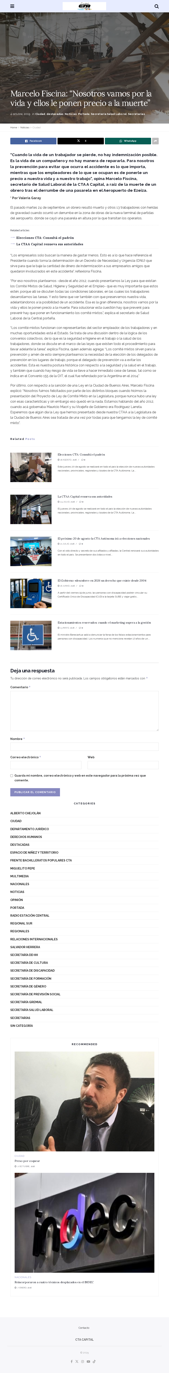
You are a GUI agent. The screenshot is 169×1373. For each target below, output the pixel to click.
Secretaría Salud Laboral (109, 114)
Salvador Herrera (25, 947)
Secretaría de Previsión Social (35, 994)
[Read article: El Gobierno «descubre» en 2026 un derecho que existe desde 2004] (31, 593)
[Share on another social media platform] (155, 141)
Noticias (71, 114)
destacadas (55, 114)
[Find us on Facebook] (72, 1361)
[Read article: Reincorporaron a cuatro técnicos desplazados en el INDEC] (84, 1223)
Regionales (19, 931)
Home (13, 127)
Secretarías (136, 114)
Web (91, 757)
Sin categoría (21, 1025)
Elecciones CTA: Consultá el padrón (45, 238)
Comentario (20, 687)
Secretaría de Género (28, 986)
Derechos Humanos (26, 837)
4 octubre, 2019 (20, 114)
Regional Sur (21, 923)
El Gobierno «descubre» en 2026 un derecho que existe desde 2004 (102, 580)
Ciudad (40, 114)
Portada (84, 114)
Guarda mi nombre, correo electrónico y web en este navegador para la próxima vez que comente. (80, 778)
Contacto (84, 1327)
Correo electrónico (25, 757)
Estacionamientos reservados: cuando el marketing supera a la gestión (104, 622)
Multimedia (19, 876)
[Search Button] (157, 6)
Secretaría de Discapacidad (32, 970)
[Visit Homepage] (84, 6)
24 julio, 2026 (67, 502)
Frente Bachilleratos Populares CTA (41, 860)
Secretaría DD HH (24, 955)
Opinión (16, 900)
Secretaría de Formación (30, 978)
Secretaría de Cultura (29, 962)
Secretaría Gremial (26, 1002)
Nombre (17, 739)
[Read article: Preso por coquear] (84, 1101)
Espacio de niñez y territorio (34, 852)
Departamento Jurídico (29, 829)
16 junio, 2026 (67, 586)
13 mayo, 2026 (67, 628)
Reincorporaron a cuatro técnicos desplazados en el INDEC (54, 1282)
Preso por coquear (27, 1161)
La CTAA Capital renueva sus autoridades (49, 244)
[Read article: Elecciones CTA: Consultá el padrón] (31, 467)
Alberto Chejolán (25, 813)
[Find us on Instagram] (82, 1361)
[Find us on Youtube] (88, 1361)
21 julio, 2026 (67, 544)
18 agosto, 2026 (68, 460)
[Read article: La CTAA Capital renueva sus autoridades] (31, 509)
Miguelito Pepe (22, 868)
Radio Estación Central (29, 915)
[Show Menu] (12, 6)
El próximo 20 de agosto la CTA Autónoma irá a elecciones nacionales (104, 538)
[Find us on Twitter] (77, 1361)
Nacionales (19, 884)
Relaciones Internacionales (34, 939)
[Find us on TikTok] (94, 1361)
